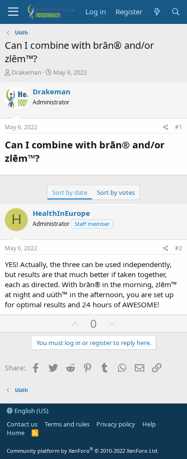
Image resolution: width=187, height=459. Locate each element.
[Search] (175, 12)
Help (149, 424)
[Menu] (13, 12)
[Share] (166, 127)
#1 (178, 127)
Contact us (22, 424)
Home (15, 432)
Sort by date (69, 192)
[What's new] (156, 12)
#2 (178, 248)
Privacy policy (115, 424)
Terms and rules (67, 424)
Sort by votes (116, 192)
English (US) (30, 410)
